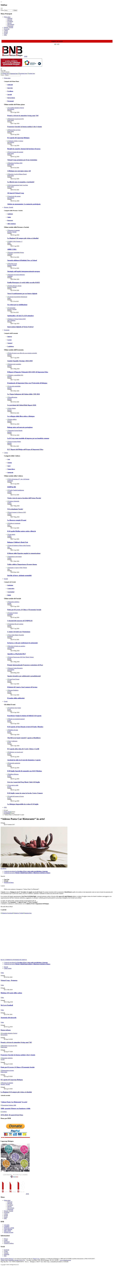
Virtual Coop (36, 1258)
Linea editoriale (8, 1229)
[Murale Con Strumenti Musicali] (16, 719)
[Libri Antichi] (11, 534)
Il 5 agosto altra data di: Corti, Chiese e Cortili (23, 749)
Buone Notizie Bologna (7, 1258)
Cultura (6, 30)
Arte (8, 459)
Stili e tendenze (11, 223)
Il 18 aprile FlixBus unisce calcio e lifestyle (21, 531)
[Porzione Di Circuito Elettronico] (16, 274)
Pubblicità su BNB (9, 1228)
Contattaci (6, 1226)
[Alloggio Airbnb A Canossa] (15, 141)
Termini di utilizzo (9, 1243)
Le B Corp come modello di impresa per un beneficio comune (28, 438)
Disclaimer (7, 1242)
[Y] (5, 73)
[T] (58, 44)
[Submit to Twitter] (18, 913)
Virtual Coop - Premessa (9, 980)
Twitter (6, 1251)
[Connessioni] (11, 308)
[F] (55, 44)
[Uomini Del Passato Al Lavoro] (15, 796)
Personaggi (10, 26)
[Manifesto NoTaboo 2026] (14, 163)
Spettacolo (10, 472)
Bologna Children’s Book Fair (17, 542)
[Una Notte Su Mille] (12, 785)
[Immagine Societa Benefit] (14, 430)
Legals (6, 1240)
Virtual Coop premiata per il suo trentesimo (22, 160)
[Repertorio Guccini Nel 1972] (15, 119)
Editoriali (9, 18)
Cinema (9, 462)
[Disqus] (57, 936)
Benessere (10, 220)
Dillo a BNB (7, 1231)
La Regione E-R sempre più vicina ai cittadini (22, 238)
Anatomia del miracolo (8, 1017)
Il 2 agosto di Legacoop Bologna (18, 138)
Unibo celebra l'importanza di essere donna (22, 564)
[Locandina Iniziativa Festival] (15, 107)
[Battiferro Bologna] (13, 774)
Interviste (9, 20)
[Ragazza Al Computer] (13, 230)
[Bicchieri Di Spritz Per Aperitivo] (16, 646)
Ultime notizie (7, 968)
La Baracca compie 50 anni (16, 520)
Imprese (9, 336)
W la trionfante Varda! (15, 509)
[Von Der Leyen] (12, 263)
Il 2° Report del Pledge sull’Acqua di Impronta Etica (25, 449)
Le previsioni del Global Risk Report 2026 (21, 405)
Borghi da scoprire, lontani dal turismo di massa (23, 149)
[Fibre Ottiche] (11, 408)
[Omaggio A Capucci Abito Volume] (17, 567)
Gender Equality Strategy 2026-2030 (20, 361)
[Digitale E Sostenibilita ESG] (15, 375)
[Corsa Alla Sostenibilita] (13, 386)
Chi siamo (6, 1225)
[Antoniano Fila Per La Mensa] (15, 624)
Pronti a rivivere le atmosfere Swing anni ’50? (23, 115)
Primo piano (7, 17)
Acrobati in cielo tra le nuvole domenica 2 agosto (24, 760)
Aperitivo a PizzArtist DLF (16, 654)
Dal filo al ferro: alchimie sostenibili (19, 575)
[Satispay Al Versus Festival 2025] (16, 319)
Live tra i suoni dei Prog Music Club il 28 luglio (23, 782)
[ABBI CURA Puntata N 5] (14, 241)
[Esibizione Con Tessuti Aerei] (15, 752)
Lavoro (9, 340)
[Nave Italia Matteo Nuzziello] (15, 635)
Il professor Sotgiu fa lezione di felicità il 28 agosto (24, 716)
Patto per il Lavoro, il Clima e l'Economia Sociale (24, 610)
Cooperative (10, 588)
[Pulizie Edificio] (12, 419)
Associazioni (10, 592)
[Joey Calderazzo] (12, 741)
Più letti (6, 967)
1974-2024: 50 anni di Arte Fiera (12, 1115)
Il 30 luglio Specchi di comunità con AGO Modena (24, 771)
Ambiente (10, 214)
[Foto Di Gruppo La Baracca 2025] (16, 512)
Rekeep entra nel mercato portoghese (20, 427)
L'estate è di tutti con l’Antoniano (18, 632)
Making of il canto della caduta (11, 993)
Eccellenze (10, 21)
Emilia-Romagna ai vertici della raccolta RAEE (23, 282)
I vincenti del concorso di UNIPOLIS (19, 621)
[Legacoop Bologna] (15, 1177)
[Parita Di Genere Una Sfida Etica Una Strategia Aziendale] (22, 353)
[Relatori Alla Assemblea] (14, 364)
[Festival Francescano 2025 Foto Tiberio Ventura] (20, 657)
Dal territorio (10, 24)
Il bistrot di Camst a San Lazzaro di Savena (22, 687)
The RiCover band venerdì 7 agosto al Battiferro (24, 738)
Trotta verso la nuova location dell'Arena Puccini (24, 498)
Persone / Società (8, 27)
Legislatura (10, 346)
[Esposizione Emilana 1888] (8, 1105)
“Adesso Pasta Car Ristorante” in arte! (14, 1102)
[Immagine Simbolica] (13, 602)
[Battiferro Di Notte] (12, 730)
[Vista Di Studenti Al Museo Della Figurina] (18, 545)
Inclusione (10, 585)
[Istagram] (27, 913)
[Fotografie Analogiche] (13, 763)
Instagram (6, 1254)
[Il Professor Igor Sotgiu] (14, 708)
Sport (9, 466)
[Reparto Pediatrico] (12, 690)
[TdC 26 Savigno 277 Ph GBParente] (18, 479)
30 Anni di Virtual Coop (15, 193)
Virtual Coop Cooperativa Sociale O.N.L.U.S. (13, 1260)
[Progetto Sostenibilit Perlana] (15, 252)
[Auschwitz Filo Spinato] (14, 196)
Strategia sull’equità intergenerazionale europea (23, 271)
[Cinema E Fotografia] (13, 501)
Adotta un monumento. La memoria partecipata (23, 204)
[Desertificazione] (12, 397)
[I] (13, 73)
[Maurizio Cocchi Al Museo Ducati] (17, 174)
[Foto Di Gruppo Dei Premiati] (15, 152)
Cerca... (3, 75)
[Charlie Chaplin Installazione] (15, 490)
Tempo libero (11, 469)
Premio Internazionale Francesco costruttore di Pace (25, 665)
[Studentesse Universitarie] (14, 556)
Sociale (6, 32)
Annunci (9, 343)
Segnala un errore (8, 1232)
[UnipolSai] (21, 66)
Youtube (6, 1253)
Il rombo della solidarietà (16, 698)
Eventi (5, 33)
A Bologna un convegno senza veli (19, 171)
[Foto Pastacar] (34, 867)
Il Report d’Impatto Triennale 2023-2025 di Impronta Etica (27, 372)
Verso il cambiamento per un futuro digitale (22, 293)
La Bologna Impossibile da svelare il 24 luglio (22, 804)
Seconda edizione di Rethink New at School (22, 260)
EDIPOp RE (11, 487)
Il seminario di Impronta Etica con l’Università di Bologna (27, 383)
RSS (5, 1256)
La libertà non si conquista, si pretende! (20, 182)
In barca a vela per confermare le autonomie (22, 643)
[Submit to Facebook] (7, 913)
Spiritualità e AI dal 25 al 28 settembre (20, 316)
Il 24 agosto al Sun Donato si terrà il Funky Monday (25, 727)
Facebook (6, 1250)
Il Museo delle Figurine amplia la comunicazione (23, 553)
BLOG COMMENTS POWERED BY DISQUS (14, 959)
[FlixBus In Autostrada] (13, 523)
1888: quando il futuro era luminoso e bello (15, 1108)
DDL (5, 35)
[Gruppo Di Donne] (12, 613)
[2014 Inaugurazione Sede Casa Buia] (17, 185)
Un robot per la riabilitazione (17, 305)
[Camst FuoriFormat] (13, 679)
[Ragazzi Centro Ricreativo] (15, 668)
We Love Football (7, 1005)
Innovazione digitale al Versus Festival (20, 327)
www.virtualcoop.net (65, 1260)
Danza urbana (6, 1030)
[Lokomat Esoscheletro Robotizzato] (17, 296)
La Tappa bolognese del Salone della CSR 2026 (23, 394)
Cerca (2, 10)
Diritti (9, 595)
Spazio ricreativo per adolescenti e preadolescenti (24, 676)
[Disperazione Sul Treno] (13, 130)
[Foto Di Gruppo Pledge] (14, 441)
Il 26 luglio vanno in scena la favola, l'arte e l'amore (25, 793)
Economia (6, 29)
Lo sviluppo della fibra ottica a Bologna (21, 416)
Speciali (9, 23)
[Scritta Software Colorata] (14, 285)
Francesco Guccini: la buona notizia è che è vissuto (24, 126)
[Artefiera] (4, 1111)
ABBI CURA (11, 249)
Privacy (6, 1239)
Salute (9, 217)
